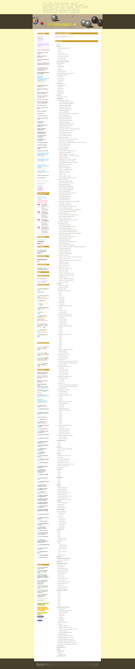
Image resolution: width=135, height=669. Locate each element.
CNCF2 (61, 327)
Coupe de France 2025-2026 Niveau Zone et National (69, 361)
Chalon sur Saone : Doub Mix (65, 170)
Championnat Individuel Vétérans (65, 251)
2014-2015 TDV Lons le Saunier (64, 581)
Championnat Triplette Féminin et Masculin (67, 123)
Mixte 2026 (60, 86)
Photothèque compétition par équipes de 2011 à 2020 (67, 642)
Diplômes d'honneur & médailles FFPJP (65, 448)
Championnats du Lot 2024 (63, 223)
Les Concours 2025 (63, 551)
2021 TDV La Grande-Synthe (64, 570)
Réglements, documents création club (63, 558)
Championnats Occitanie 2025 (64, 213)
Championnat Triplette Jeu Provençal (66, 125)
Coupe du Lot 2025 (63, 364)
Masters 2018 (61, 575)
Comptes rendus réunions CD (64, 54)
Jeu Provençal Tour (62, 554)
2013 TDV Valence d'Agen (63, 583)
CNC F (61, 307)
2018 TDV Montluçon (62, 573)
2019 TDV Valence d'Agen (63, 571)
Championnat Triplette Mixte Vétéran (66, 181)
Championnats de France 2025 (64, 165)
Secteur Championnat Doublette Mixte (66, 120)
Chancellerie (59, 447)
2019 (59, 600)
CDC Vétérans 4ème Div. (64, 374)
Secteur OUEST (61, 78)
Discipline (59, 484)
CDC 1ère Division (63, 319)
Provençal (59, 541)
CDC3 (61, 344)
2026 (59, 479)
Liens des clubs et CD (61, 647)
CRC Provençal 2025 (63, 351)
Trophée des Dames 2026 (63, 487)
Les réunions (62, 514)
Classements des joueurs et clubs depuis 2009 (66, 73)
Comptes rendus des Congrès (64, 56)
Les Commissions (62, 53)
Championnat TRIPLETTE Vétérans (66, 117)
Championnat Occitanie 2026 (64, 137)
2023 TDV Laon (61, 566)
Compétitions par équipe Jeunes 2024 (65, 401)
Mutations (60, 64)
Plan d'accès (61, 652)
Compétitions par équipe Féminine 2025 (65, 325)
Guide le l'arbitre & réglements (64, 460)
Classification (61, 69)
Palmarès (60, 624)
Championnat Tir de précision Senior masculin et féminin (69, 201)
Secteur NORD (61, 80)
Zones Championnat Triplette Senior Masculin (67, 226)
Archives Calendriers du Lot (63, 622)
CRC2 (61, 339)
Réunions (61, 617)
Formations (59, 501)
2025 (59, 442)
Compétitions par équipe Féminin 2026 (65, 305)
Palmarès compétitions (64, 630)
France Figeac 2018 (62, 608)
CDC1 (61, 341)
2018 (59, 602)
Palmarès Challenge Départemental (66, 632)
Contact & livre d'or (60, 650)
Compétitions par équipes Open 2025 (65, 334)
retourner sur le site (69, 36)
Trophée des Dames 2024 (63, 494)
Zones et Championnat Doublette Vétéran (67, 182)
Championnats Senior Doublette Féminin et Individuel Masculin (70, 233)
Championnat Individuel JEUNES (65, 105)
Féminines (59, 485)
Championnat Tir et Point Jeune (65, 127)
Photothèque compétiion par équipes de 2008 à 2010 (67, 644)
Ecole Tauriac (62, 521)
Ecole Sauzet (62, 526)
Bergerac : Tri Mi (63, 174)
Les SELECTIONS (62, 528)
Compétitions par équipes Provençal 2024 (66, 435)
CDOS (60, 452)
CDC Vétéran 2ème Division (64, 430)
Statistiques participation (63, 634)
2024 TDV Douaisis (62, 565)
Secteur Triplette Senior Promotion (66, 132)
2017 (59, 603)
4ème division (62, 302)
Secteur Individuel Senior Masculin (66, 135)
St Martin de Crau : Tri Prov (65, 172)
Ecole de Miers (62, 524)
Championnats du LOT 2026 (63, 100)
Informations (59, 556)
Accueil (58, 44)
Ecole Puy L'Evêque (63, 522)
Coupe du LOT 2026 (62, 288)
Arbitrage (59, 453)
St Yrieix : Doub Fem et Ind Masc (65, 176)
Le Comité (59, 46)
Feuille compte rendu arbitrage (64, 465)
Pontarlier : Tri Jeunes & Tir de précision (67, 273)
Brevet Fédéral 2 (61, 506)
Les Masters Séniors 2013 (63, 586)
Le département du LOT (61, 656)
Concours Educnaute (62, 511)
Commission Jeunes (62, 512)
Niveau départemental (63, 391)
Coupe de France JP (63, 544)
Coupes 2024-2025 (62, 383)
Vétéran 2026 (61, 93)
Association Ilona (60, 645)
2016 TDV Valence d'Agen (63, 578)
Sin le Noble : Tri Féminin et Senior (66, 268)
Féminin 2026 (61, 88)
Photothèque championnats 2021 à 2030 (65, 635)
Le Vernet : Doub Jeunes (64, 221)
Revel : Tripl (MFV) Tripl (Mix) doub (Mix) (67, 216)
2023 (59, 445)
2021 (59, 598)
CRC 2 (61, 295)
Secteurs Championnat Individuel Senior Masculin (68, 229)
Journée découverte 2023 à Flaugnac (65, 499)
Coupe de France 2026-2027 (63, 285)
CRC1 (61, 337)
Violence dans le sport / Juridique (63, 61)
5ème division (62, 304)
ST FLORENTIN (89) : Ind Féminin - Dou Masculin (68, 162)
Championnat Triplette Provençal (65, 196)
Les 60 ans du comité (62, 59)
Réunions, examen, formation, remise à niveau (66, 464)
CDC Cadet (62, 379)
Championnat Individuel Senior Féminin (66, 186)
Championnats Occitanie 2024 (64, 255)
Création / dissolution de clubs (64, 560)
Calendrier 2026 (60, 83)
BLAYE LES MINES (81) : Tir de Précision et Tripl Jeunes (70, 155)
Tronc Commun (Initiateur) (63, 502)
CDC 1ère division (63, 310)
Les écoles (60, 516)
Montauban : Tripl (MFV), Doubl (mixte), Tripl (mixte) (69, 138)
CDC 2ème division (63, 312)
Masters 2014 (61, 585)
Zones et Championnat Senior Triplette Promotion (68, 206)
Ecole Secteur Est (63, 519)
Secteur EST (61, 81)
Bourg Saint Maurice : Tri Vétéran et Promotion (68, 177)
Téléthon (58, 649)
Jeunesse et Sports (62, 450)
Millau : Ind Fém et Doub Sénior (65, 167)
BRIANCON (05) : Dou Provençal (65, 164)
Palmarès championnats (64, 625)
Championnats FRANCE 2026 (64, 149)
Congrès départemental (61, 440)
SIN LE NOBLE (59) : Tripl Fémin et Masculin (68, 150)
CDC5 (61, 347)
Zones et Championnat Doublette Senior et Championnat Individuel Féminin (72, 246)
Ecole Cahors (62, 517)
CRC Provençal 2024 (63, 437)
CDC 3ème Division (63, 322)
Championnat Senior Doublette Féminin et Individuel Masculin (70, 209)
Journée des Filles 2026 (63, 489)
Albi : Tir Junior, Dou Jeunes (65, 265)
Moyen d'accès (62, 613)
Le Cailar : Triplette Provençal (65, 144)
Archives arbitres (61, 467)
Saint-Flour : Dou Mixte (64, 270)
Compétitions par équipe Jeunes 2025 (65, 376)
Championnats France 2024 (63, 266)
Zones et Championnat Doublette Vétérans (67, 103)
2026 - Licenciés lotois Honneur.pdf (45, 215)
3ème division (62, 300)
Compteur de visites (62, 654)
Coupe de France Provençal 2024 (64, 389)
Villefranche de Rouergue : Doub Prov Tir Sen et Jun (69, 219)
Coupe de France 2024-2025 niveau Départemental (68, 386)
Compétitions (59, 283)
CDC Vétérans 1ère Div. (64, 369)
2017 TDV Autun (61, 576)
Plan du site (47, 664)
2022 (59, 475)
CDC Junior (62, 381)
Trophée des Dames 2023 (63, 497)
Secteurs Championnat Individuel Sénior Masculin (68, 211)
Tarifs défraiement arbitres (63, 462)
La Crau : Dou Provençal (64, 282)
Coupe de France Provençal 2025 (64, 354)
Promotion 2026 (61, 91)
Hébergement (62, 615)
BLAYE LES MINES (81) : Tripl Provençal (67, 154)
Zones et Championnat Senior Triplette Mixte (67, 245)
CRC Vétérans (62, 317)
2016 (59, 605)
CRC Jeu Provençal (63, 548)
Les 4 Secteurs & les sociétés (62, 75)
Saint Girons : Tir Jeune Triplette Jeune (66, 140)
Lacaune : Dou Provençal (64, 263)
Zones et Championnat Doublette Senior (66, 187)
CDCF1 (61, 330)
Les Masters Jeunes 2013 (63, 588)
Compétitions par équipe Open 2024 (65, 410)
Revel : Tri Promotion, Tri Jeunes (65, 258)
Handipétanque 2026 (62, 85)
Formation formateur (62, 507)
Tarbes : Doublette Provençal (65, 145)
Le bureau (60, 49)
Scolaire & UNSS (60, 529)
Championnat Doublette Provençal (66, 108)
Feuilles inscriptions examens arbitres (65, 455)
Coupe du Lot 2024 (63, 388)
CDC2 (61, 342)
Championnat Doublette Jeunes (65, 194)
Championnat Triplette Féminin (65, 191)
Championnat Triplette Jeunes (65, 199)
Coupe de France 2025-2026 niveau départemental (68, 362)
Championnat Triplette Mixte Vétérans (66, 253)
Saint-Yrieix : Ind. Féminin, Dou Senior (66, 280)
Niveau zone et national (64, 393)
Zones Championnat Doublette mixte (66, 208)
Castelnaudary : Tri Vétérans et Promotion (67, 275)
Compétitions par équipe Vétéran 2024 (65, 425)
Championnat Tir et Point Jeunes (65, 202)
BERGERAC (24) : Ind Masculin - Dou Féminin (68, 159)
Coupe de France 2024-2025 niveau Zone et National (69, 384)
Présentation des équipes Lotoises (65, 610)
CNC (61, 292)
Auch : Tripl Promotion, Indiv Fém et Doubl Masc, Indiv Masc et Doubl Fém (73, 142)
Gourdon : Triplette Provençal (65, 218)
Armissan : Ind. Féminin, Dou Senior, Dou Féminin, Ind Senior (70, 260)
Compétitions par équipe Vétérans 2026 (65, 315)
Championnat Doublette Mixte (65, 122)
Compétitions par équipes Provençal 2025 (66, 349)
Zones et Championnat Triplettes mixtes (66, 189)
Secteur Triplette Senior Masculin (65, 133)
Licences (60, 68)
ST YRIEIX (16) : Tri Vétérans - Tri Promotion (68, 160)
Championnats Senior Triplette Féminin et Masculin (68, 231)
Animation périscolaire (62, 539)
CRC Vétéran (62, 426)
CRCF (61, 329)
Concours (59, 95)
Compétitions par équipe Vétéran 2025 (65, 366)
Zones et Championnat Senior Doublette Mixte (67, 236)
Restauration (62, 618)
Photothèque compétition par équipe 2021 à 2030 (67, 640)
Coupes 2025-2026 (62, 359)
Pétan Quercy (59, 561)
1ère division (62, 297)
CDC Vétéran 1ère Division (64, 428)
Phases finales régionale (64, 408)
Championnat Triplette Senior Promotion (67, 130)
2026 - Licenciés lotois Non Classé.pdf (45, 230)
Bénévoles (61, 620)
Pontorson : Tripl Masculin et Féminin (66, 169)
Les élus (60, 51)
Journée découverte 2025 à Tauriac (65, 492)
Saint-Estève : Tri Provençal (64, 261)
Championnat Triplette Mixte (65, 110)
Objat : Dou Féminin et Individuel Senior (67, 278)
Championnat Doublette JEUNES (65, 118)
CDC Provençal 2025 (63, 352)
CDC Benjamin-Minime (64, 378)
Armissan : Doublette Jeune (64, 147)
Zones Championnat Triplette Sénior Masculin (67, 192)
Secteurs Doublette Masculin (65, 115)
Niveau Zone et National (64, 287)
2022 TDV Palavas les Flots (63, 568)
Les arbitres (61, 457)
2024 (59, 443)
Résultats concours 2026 (63, 96)
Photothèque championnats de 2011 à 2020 (66, 637)
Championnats (60, 98)
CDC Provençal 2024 (63, 438)
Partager (40, 620)
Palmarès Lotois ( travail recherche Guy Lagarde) (68, 629)
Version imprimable (41, 664)
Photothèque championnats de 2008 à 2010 (66, 639)
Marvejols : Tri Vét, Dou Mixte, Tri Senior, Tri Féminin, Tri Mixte (71, 256)
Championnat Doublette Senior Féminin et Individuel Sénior (70, 128)
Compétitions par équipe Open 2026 (65, 290)
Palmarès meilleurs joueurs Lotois (66, 627)
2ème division (62, 298)
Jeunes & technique (60, 509)
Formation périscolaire (62, 538)
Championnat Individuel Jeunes (65, 184)
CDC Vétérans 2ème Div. (64, 371)
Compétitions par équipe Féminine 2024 (65, 394)
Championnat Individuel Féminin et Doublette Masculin (69, 113)
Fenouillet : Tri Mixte (63, 277)
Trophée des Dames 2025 (63, 490)
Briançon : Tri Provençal (64, 272)
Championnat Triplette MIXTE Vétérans (66, 101)
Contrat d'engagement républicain (64, 48)
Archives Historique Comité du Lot (63, 607)
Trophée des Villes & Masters (62, 563)
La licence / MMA (60, 63)
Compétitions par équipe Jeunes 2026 (65, 314)
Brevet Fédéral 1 (61, 504)
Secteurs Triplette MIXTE (64, 112)
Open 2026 (60, 90)
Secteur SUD (61, 76)
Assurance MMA (61, 66)
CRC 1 (61, 293)
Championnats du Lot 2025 (63, 179)
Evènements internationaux (62, 590)
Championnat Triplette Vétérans (65, 197)
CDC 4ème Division (63, 324)
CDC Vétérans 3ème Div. (64, 373)
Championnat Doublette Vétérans (65, 250)
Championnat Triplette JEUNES (65, 107)
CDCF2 (61, 332)
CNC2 (61, 411)
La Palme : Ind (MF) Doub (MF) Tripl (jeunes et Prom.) (69, 214)
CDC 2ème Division (63, 320)
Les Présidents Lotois (62, 58)
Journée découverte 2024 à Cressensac (65, 496)
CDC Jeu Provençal (63, 546)
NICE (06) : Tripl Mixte (64, 157)
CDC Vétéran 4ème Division (64, 433)
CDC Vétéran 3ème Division (64, 432)
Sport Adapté (59, 469)
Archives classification (62, 71)
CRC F (61, 309)
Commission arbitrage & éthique (64, 458)
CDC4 (61, 346)
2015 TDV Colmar (62, 580)
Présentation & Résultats (64, 612)
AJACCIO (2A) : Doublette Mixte (65, 152)
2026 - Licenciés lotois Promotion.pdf (45, 222)
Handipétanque (60, 477)
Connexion (96, 663)
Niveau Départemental (64, 356)
